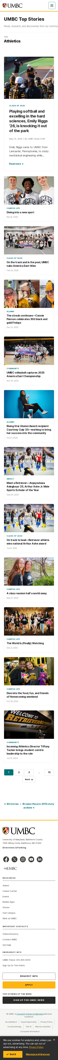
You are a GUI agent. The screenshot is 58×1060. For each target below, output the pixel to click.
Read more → (16, 164)
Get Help (7, 945)
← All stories (11, 803)
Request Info (29, 976)
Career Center (10, 891)
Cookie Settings (14, 1026)
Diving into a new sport (20, 212)
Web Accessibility (43, 1026)
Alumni (10, 311)
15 (51, 773)
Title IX (29, 1026)
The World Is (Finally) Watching (25, 643)
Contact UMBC (10, 939)
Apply (29, 985)
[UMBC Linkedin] (39, 859)
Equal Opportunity (30, 1022)
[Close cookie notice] (54, 1039)
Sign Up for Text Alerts (14, 965)
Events (6, 896)
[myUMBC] (10, 868)
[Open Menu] (51, 5)
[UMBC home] (12, 5)
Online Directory (10, 934)
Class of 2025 (14, 536)
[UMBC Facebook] (6, 859)
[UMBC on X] (14, 859)
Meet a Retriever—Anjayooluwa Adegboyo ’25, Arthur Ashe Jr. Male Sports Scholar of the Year (28, 486)
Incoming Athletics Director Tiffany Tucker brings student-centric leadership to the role (28, 750)
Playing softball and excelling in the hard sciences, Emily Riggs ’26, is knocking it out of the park (28, 121)
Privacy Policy (36, 1047)
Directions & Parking (14, 847)
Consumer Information (30, 1031)
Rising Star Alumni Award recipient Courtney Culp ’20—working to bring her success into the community (29, 430)
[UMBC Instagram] (22, 859)
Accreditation (11, 1022)
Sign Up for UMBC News (28, 1000)
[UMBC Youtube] (31, 859)
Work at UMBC (10, 918)
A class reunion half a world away (27, 593)
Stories (6, 907)
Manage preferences (38, 1054)
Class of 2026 (17, 106)
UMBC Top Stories (24, 19)
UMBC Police (9, 960)
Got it (13, 1054)
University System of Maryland (30, 1014)
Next (29, 779)
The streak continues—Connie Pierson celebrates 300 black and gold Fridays (27, 319)
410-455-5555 (23, 960)
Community (13, 368)
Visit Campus (9, 913)
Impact (10, 479)
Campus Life (13, 208)
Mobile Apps (9, 902)
